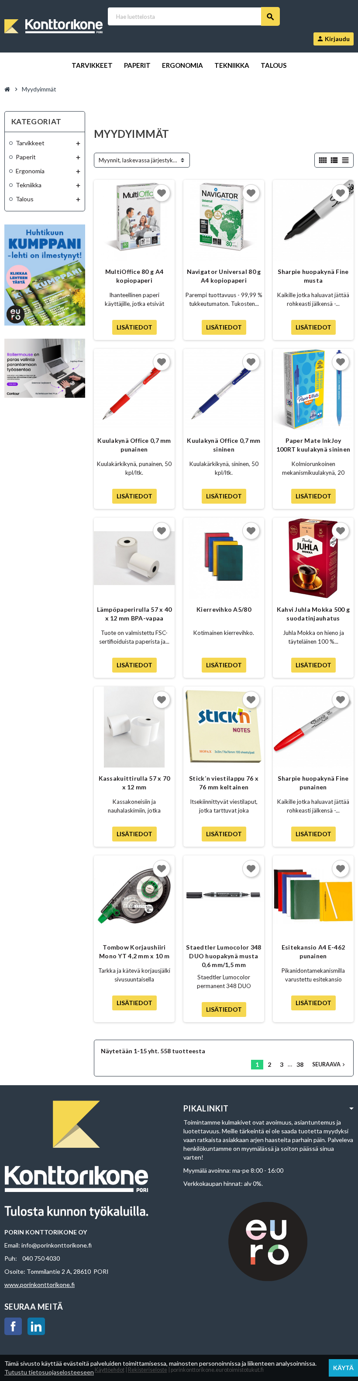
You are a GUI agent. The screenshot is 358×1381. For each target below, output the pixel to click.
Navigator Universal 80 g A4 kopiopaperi (224, 276)
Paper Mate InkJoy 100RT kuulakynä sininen (313, 445)
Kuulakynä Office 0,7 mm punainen (134, 445)
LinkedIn (36, 1326)
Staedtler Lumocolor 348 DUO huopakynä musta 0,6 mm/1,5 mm (223, 955)
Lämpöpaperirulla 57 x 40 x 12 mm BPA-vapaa (134, 614)
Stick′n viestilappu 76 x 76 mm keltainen (223, 783)
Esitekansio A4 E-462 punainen (313, 951)
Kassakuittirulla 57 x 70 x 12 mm (134, 783)
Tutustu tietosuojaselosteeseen (49, 1372)
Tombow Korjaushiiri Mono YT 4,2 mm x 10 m (134, 951)
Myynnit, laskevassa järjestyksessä (143, 160)
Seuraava (329, 1064)
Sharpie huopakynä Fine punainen (313, 783)
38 (299, 1064)
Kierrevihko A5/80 (223, 609)
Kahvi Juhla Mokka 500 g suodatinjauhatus (313, 614)
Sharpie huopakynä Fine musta (313, 276)
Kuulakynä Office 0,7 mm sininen (223, 445)
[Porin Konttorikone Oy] (53, 25)
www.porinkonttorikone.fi (39, 1284)
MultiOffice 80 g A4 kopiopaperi (134, 276)
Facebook (13, 1326)
